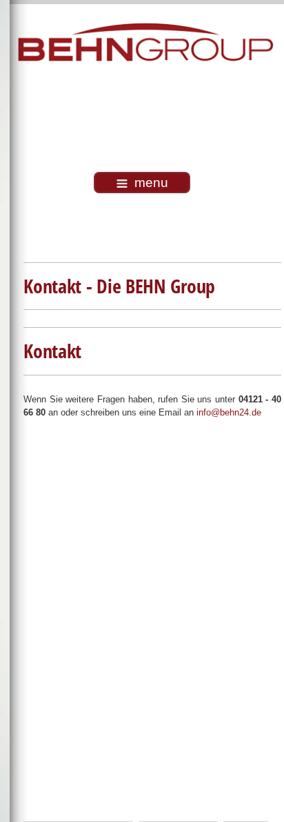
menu (151, 182)
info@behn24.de (228, 412)
